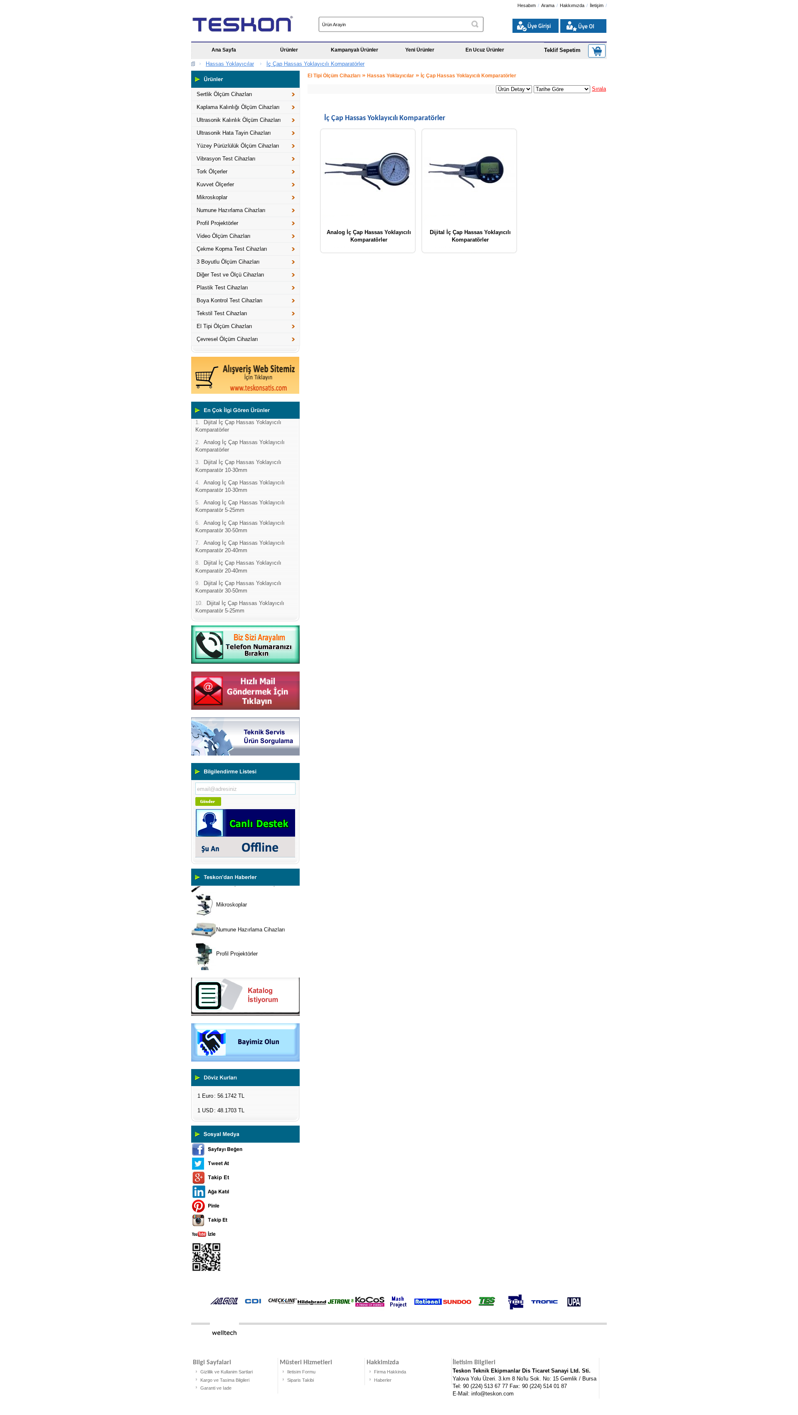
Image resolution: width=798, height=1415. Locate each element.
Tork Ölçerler (212, 171)
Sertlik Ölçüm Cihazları (224, 94)
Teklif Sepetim (562, 50)
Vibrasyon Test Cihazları (226, 159)
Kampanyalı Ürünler (354, 50)
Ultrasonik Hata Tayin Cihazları (234, 133)
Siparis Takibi (300, 1380)
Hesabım (526, 5)
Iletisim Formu (301, 1371)
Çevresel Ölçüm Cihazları (227, 339)
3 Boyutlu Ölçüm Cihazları (228, 262)
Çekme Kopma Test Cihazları (232, 249)
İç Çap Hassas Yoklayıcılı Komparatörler (315, 64)
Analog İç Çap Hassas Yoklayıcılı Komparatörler (369, 235)
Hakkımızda (572, 5)
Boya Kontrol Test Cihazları (230, 300)
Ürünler (289, 50)
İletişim (596, 5)
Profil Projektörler (217, 223)
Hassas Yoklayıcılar (230, 64)
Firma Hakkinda (390, 1371)
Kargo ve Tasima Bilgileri (224, 1380)
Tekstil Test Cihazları (222, 313)
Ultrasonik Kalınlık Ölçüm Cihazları (239, 120)
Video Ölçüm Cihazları (224, 236)
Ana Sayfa (224, 50)
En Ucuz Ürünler (485, 50)
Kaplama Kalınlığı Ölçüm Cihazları (238, 107)
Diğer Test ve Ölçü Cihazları (230, 275)
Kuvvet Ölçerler (215, 184)
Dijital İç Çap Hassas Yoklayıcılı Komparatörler (470, 235)
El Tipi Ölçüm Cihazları (224, 326)
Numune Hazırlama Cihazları (231, 210)
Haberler (383, 1380)
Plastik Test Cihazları (222, 287)
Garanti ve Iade (216, 1387)
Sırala (599, 89)
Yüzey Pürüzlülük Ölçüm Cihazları (238, 146)
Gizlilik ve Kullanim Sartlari (226, 1371)
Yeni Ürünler (419, 50)
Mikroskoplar (212, 197)
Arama (547, 5)
